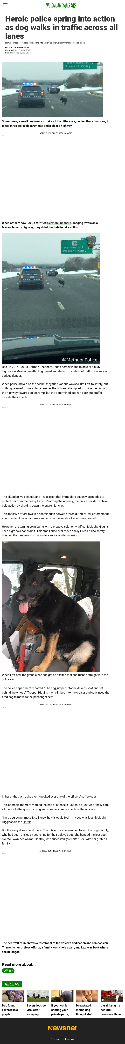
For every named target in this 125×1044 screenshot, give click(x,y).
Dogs (15, 43)
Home (8, 43)
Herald (27, 822)
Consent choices (62, 1039)
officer (8, 970)
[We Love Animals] (61, 5)
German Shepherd (59, 223)
